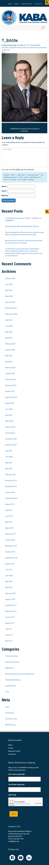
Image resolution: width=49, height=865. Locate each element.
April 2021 (8, 415)
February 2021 (10, 427)
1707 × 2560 (29, 45)
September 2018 (11, 558)
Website (5, 195)
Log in (7, 707)
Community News (11, 656)
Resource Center (26, 3)
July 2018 (8, 570)
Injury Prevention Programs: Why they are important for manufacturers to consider (23, 242)
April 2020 (8, 469)
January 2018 (10, 599)
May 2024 (8, 290)
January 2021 (10, 433)
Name (4, 186)
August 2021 (9, 403)
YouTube (20, 858)
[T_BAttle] (24, 87)
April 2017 (8, 641)
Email (4, 191)
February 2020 (10, 474)
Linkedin (29, 858)
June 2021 (9, 409)
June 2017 (9, 635)
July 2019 (8, 510)
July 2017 (8, 629)
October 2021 (10, 391)
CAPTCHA (12, 795)
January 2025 (10, 278)
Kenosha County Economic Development (19, 674)
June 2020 (9, 457)
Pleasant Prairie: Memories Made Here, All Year (22, 226)
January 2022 (10, 373)
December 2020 (11, 439)
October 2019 (10, 492)
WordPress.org (10, 725)
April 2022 (8, 362)
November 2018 (11, 546)
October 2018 (10, 552)
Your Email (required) (17, 784)
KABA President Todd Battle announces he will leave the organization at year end (24, 47)
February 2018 (10, 593)
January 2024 (10, 302)
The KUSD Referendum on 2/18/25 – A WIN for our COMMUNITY (23, 219)
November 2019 (11, 486)
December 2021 (11, 379)
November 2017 (11, 611)
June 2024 (9, 284)
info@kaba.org (13, 841)
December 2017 (11, 605)
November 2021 (11, 385)
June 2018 (9, 576)
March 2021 (9, 421)
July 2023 (8, 320)
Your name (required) (17, 774)
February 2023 (10, 344)
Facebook (12, 858)
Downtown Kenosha (12, 662)
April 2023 (8, 338)
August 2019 (9, 504)
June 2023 (9, 326)
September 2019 (11, 498)
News (10, 3)
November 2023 (11, 308)
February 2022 (10, 367)
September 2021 (11, 397)
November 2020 (11, 445)
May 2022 (8, 356)
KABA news (9, 668)
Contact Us (38, 3)
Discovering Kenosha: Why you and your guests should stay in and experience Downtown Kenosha (24, 233)
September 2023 (11, 314)
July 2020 (8, 451)
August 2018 (9, 564)
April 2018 (8, 587)
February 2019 (10, 534)
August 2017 (9, 623)
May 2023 (8, 332)
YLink (7, 692)
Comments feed (11, 719)
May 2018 (8, 581)
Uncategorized (10, 686)
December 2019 (11, 480)
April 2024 (8, 296)
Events (16, 3)
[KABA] (24, 17)
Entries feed (9, 713)
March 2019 (9, 528)
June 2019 (9, 516)
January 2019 (10, 540)
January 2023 (10, 350)
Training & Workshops (13, 680)
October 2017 (10, 617)
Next (4, 52)
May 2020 (8, 463)
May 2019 (8, 522)
